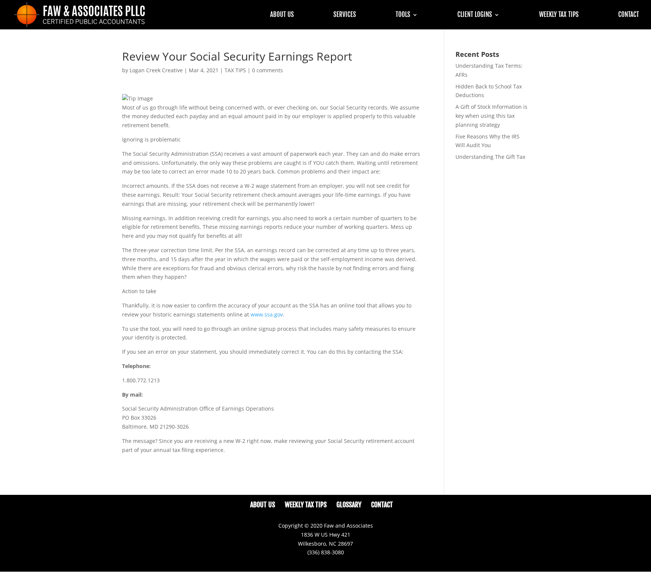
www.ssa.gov (267, 314)
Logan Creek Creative (156, 70)
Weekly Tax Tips (559, 15)
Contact (628, 15)
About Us (282, 15)
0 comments (267, 70)
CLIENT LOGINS (474, 15)
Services (344, 15)
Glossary (348, 504)
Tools (403, 15)
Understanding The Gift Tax (490, 156)
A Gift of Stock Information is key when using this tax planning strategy (491, 115)
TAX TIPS (235, 70)
